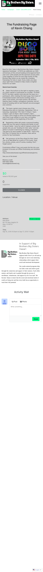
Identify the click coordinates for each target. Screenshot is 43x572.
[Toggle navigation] (40, 3)
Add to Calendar (35, 219)
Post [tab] (15, 302)
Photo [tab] (24, 302)
